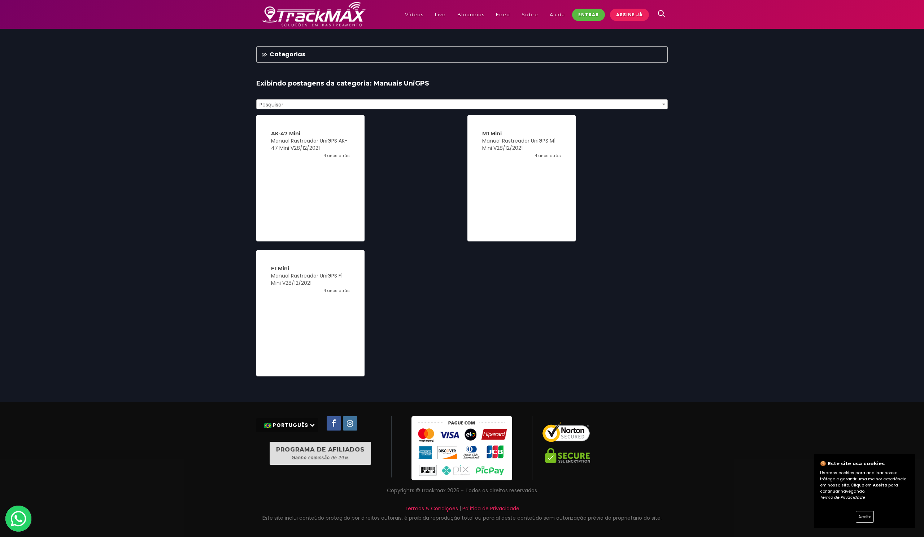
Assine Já (629, 15)
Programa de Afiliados (320, 453)
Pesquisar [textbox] (271, 104)
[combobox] (462, 104)
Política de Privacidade (490, 508)
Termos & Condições (431, 508)
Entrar (588, 15)
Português (290, 425)
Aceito (864, 517)
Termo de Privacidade (842, 497)
